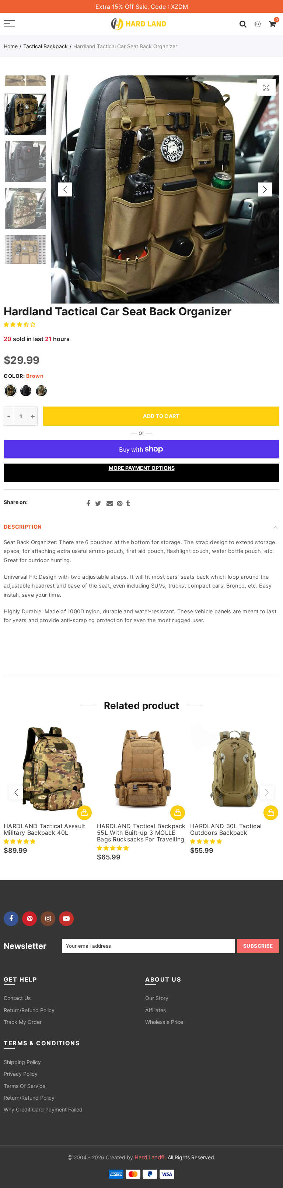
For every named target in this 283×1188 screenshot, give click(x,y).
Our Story (156, 998)
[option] (165, 189)
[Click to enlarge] (266, 87)
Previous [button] (65, 189)
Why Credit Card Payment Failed (43, 1109)
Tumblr (128, 503)
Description (23, 527)
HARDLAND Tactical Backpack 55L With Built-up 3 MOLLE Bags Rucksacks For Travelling (141, 833)
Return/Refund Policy (29, 1010)
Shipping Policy (22, 1062)
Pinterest (119, 503)
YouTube (66, 918)
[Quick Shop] (84, 812)
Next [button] (265, 189)
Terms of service (24, 1086)
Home (11, 46)
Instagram (48, 918)
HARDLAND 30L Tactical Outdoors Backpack (226, 829)
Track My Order (23, 1022)
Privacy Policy (21, 1074)
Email (109, 503)
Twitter (98, 503)
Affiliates (155, 1010)
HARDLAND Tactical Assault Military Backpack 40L (44, 829)
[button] (20, 324)
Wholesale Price (164, 1022)
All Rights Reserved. (175, 1157)
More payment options (142, 468)
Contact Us (17, 998)
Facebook (88, 503)
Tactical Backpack (45, 46)
